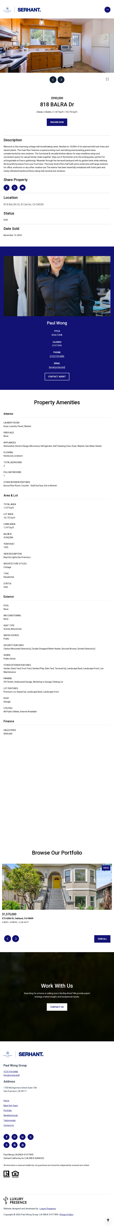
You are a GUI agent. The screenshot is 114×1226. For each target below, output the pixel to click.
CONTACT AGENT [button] (57, 376)
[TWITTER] (31, 1137)
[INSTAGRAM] (15, 1137)
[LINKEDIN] (23, 1137)
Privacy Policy (66, 1214)
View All (102, 939)
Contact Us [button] (57, 1007)
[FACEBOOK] (7, 1137)
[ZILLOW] (23, 1145)
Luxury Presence (48, 1208)
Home (6, 1100)
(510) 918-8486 (57, 356)
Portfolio (8, 1110)
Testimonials (10, 1120)
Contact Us (9, 1125)
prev (53, 79)
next (61, 79)
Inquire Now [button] (57, 122)
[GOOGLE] (15, 1145)
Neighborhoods (11, 1115)
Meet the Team (11, 1105)
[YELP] (7, 1145)
